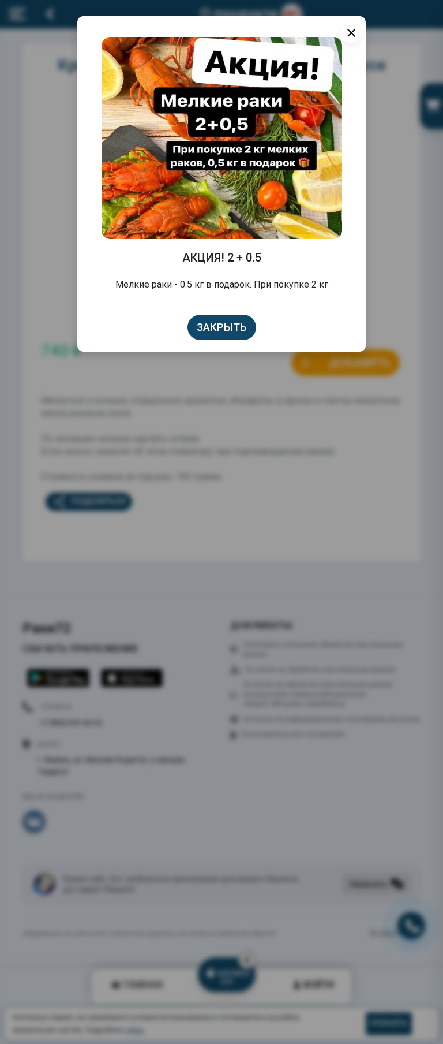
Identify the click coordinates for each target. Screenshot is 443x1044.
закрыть (222, 327)
